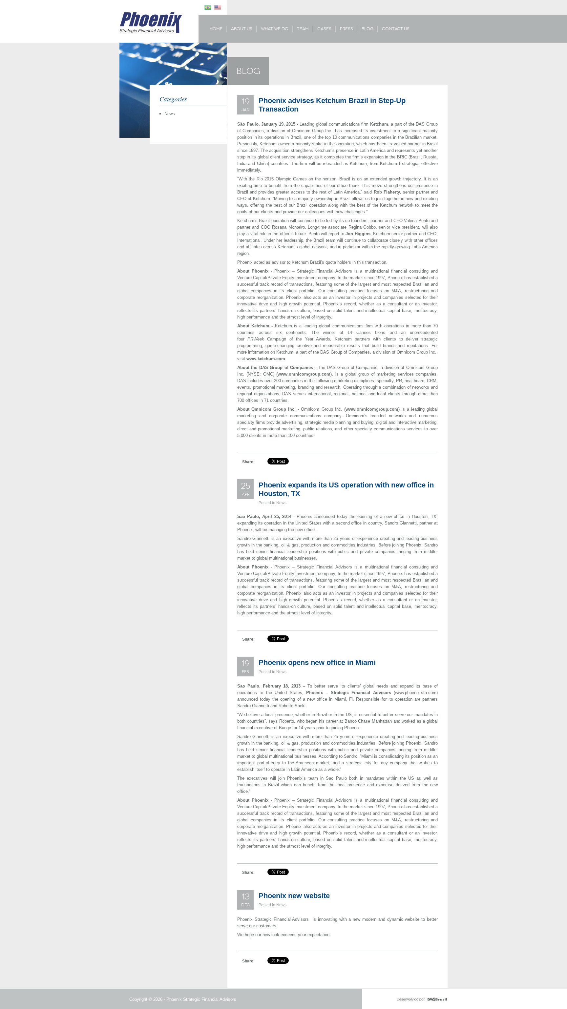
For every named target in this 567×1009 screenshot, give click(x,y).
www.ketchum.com (265, 358)
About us (241, 29)
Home (216, 29)
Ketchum (379, 124)
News (169, 113)
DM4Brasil (422, 999)
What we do (274, 29)
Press (346, 29)
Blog (367, 29)
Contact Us (396, 29)
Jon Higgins (358, 233)
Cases (324, 29)
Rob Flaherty (387, 192)
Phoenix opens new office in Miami (317, 662)
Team (303, 29)
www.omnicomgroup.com (304, 374)
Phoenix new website (294, 896)
